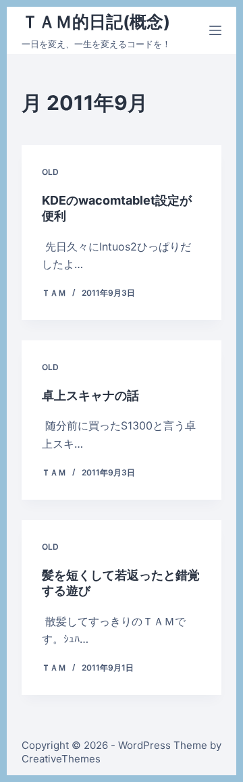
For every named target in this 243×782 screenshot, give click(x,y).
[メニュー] (215, 30)
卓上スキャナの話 (90, 395)
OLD (50, 172)
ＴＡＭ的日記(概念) (96, 21)
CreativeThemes (61, 758)
